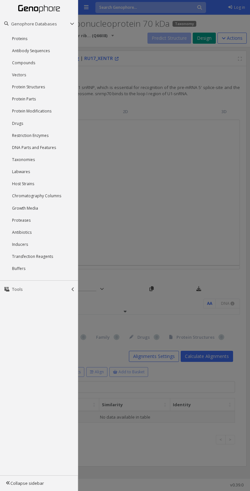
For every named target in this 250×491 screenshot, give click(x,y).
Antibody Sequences (31, 50)
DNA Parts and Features (34, 147)
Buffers (18, 268)
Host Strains (23, 183)
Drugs (17, 123)
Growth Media (25, 208)
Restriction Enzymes (30, 135)
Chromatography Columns (36, 196)
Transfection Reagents (32, 256)
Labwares (21, 171)
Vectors (19, 75)
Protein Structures (28, 87)
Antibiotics (22, 232)
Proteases (21, 220)
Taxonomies (23, 159)
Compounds (23, 63)
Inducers (20, 244)
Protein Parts (24, 99)
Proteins (19, 38)
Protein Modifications (31, 111)
